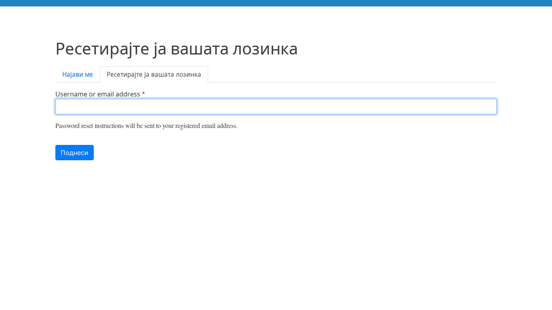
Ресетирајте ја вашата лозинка (154, 74)
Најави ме (77, 74)
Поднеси (74, 153)
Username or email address (97, 94)
